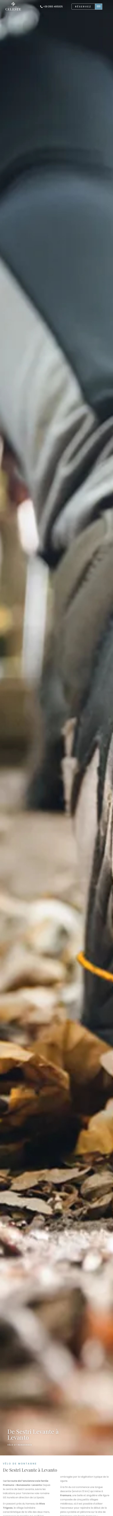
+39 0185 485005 (53, 6)
